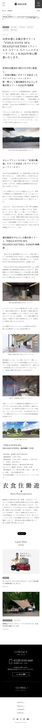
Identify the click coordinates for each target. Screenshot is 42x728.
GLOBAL (21, 688)
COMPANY (20, 709)
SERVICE (20, 702)
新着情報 (9, 14)
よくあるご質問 (21, 674)
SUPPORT (20, 713)
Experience (20, 706)
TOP (4, 14)
